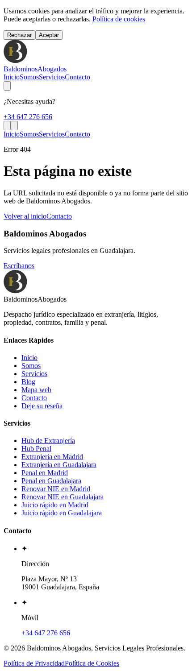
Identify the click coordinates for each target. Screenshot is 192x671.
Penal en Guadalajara (51, 481)
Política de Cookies (92, 663)
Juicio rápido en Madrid (54, 505)
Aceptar (49, 35)
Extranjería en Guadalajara (58, 464)
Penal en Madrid (44, 472)
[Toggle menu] (14, 125)
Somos (29, 77)
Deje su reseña (42, 406)
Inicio (12, 77)
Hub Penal (36, 448)
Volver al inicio (25, 216)
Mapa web (36, 389)
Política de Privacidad (34, 663)
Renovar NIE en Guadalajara (62, 497)
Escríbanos (19, 265)
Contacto (77, 77)
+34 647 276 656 (28, 116)
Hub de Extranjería (48, 440)
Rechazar (19, 35)
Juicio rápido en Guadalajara (61, 513)
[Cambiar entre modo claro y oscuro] (7, 86)
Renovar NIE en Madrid (55, 489)
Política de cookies (118, 19)
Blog (28, 381)
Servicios (52, 77)
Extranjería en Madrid (52, 456)
